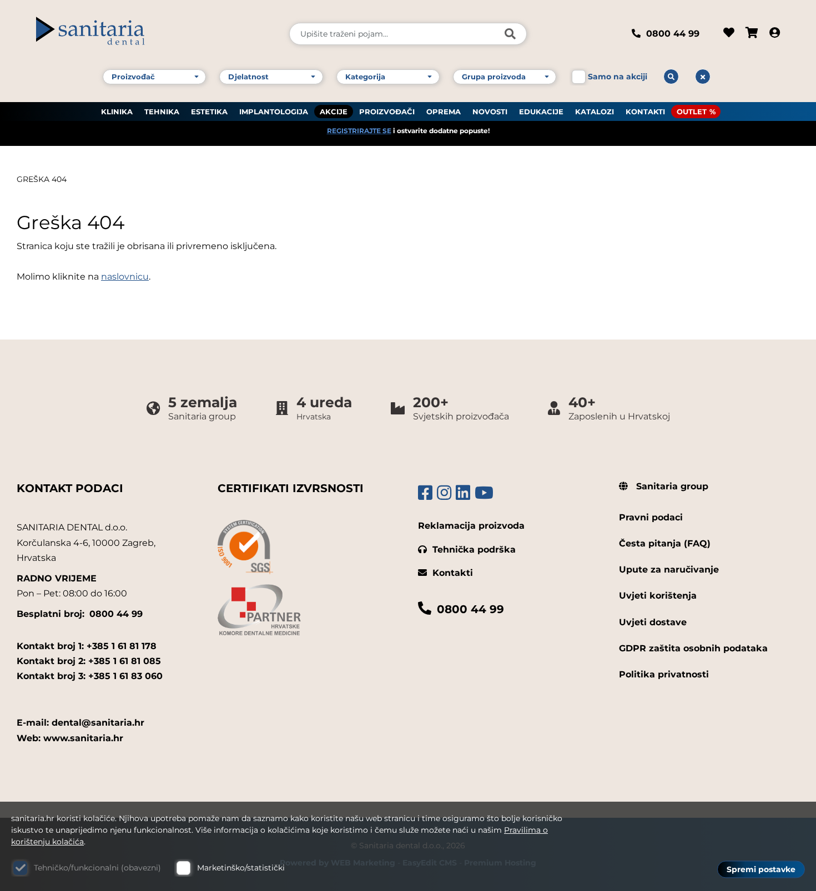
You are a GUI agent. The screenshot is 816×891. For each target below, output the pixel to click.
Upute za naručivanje (669, 569)
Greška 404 (42, 179)
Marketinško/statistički (241, 868)
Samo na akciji (617, 77)
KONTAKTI (645, 111)
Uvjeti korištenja (658, 595)
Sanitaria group (670, 486)
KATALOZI (594, 111)
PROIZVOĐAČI (387, 111)
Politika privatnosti (664, 674)
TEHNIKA (161, 111)
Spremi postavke (761, 869)
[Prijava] (774, 33)
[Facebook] (425, 493)
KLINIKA (117, 111)
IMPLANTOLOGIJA (273, 111)
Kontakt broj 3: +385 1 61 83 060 (90, 676)
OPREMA (443, 111)
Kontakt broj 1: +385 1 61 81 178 (87, 646)
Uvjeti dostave (653, 622)
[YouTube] (484, 493)
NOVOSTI (489, 111)
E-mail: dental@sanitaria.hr (80, 722)
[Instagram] (444, 493)
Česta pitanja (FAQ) (665, 543)
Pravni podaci (651, 517)
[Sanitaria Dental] (155, 34)
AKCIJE (333, 111)
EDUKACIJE (541, 111)
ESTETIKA (209, 111)
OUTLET (692, 111)
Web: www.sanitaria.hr (70, 738)
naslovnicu (125, 276)
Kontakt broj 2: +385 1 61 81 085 (89, 661)
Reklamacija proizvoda (471, 525)
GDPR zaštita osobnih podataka (693, 648)
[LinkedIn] (463, 493)
